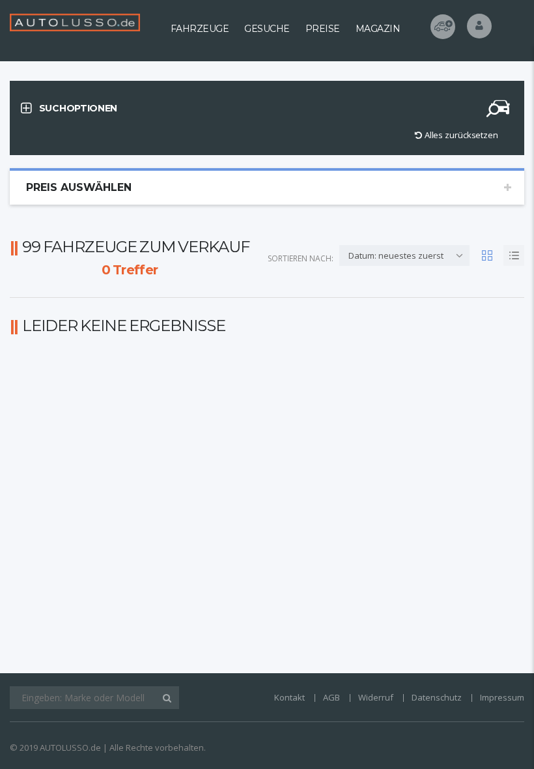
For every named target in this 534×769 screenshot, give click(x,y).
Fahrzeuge (200, 29)
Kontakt (289, 697)
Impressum (502, 697)
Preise (322, 29)
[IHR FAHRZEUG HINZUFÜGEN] (442, 26)
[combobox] (404, 255)
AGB (331, 697)
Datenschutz (437, 697)
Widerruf (375, 697)
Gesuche (267, 29)
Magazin (378, 29)
